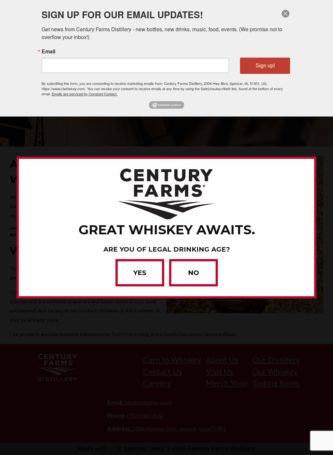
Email (48, 51)
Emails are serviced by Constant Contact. (84, 93)
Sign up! (265, 65)
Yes (139, 273)
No (193, 273)
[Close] (285, 14)
